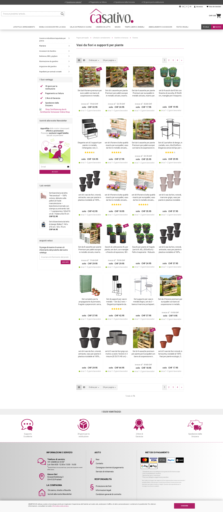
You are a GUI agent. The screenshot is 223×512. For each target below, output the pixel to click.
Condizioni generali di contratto (108, 494)
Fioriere (42, 46)
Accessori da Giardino (47, 51)
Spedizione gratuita (74, 2)
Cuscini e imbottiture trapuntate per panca (52, 39)
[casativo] (111, 16)
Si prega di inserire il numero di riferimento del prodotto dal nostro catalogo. (53, 250)
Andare (65, 262)
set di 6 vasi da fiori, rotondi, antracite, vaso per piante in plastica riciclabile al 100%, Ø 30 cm (170, 250)
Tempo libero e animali (134, 27)
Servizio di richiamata (105, 472)
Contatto (99, 463)
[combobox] (109, 60)
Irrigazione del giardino (48, 66)
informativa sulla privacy (60, 506)
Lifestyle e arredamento (24, 27)
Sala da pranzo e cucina (81, 27)
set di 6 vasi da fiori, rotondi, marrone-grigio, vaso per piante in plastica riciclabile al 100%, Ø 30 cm (170, 197)
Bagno (118, 27)
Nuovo (218, 27)
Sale (207, 27)
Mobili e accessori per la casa (52, 27)
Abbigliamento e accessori (160, 27)
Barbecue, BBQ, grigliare (48, 56)
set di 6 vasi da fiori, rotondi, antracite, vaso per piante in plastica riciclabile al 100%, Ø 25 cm (89, 197)
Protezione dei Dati (103, 486)
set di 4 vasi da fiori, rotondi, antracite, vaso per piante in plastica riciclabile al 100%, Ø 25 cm (89, 354)
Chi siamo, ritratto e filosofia (59, 490)
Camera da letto (103, 27)
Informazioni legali (103, 490)
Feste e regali (182, 27)
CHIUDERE (184, 506)
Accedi (55, 172)
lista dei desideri (214, 7)
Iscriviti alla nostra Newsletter (60, 494)
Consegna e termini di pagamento (110, 467)
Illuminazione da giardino (48, 61)
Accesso (199, 7)
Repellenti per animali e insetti (50, 72)
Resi (97, 459)
